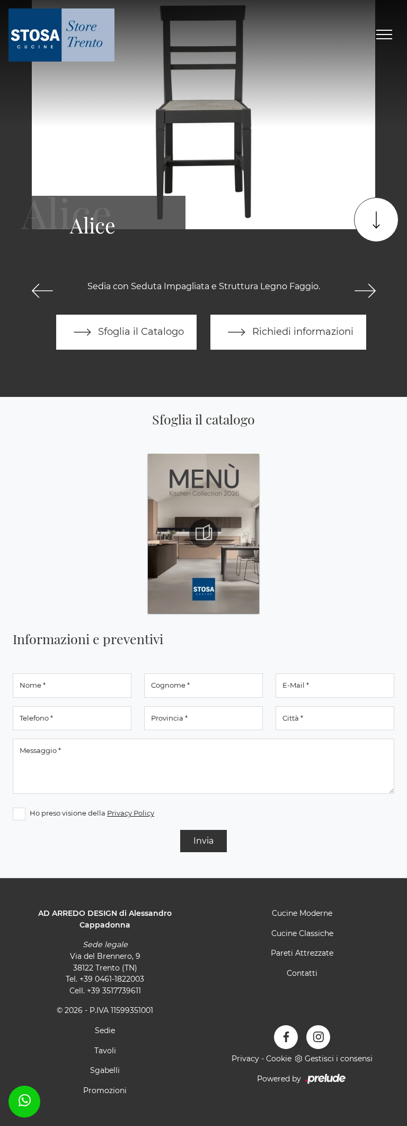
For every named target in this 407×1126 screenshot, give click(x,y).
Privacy (245, 1058)
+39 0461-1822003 (111, 979)
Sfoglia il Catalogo (139, 331)
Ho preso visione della (92, 813)
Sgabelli (105, 1070)
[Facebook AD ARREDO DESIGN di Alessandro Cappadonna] (286, 1037)
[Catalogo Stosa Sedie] (203, 533)
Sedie (105, 1030)
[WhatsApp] (24, 1100)
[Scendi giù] (376, 219)
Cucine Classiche (302, 933)
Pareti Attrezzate (302, 953)
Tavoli (105, 1050)
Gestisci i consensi (339, 1058)
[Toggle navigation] (384, 35)
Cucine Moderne (302, 913)
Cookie (278, 1058)
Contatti (302, 973)
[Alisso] (365, 290)
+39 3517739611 (114, 990)
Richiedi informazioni (301, 331)
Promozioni (105, 1090)
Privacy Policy (130, 813)
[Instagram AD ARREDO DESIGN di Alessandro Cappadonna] (318, 1037)
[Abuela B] (42, 290)
